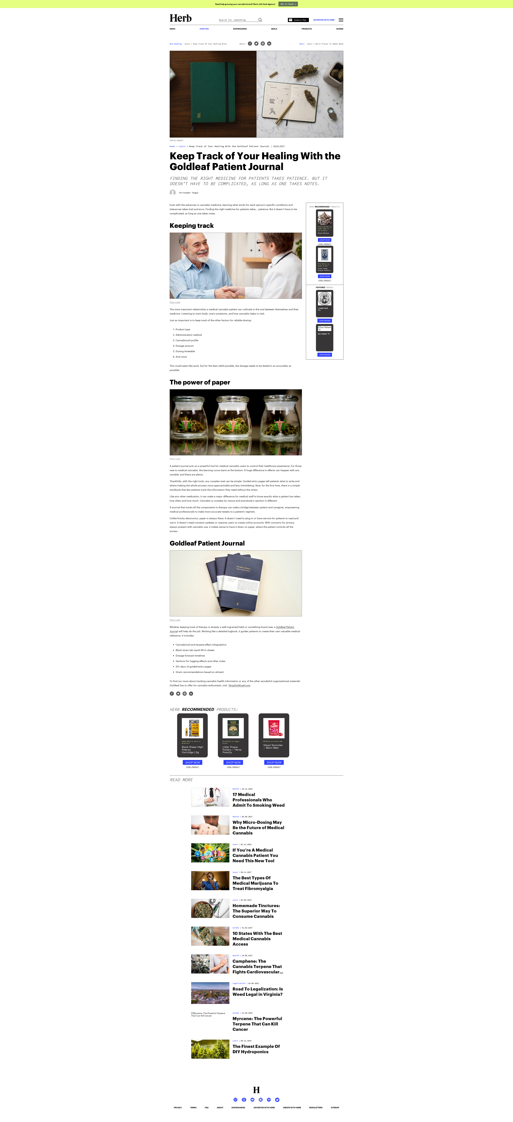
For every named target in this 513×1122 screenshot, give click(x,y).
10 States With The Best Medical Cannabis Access (257, 938)
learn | (236, 844)
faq (206, 1107)
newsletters (315, 1107)
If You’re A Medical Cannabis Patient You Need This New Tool (255, 855)
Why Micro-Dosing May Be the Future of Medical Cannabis (258, 827)
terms (193, 1107)
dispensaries (238, 1107)
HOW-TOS (204, 29)
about (220, 1107)
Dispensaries (240, 29)
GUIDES (339, 29)
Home (172, 146)
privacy (178, 1107)
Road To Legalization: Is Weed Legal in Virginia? (258, 992)
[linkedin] (269, 43)
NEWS (172, 29)
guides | (237, 928)
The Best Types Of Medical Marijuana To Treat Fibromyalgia (255, 883)
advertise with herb (323, 20)
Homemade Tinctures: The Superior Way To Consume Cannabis (256, 911)
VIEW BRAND (324, 320)
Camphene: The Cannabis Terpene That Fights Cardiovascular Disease (257, 967)
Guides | (237, 1013)
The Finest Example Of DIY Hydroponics (256, 1049)
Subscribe (300, 20)
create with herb (292, 1107)
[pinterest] (263, 43)
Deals (274, 29)
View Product (324, 244)
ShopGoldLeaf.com (239, 685)
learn (182, 146)
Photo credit (175, 302)
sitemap (335, 1107)
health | (237, 789)
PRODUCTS (307, 29)
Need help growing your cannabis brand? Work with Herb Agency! (245, 4)
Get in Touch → (288, 4)
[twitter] (256, 43)
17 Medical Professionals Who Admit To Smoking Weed (259, 800)
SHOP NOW (325, 240)
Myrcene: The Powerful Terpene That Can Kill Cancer (257, 1024)
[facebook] (250, 43)
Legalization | (240, 983)
